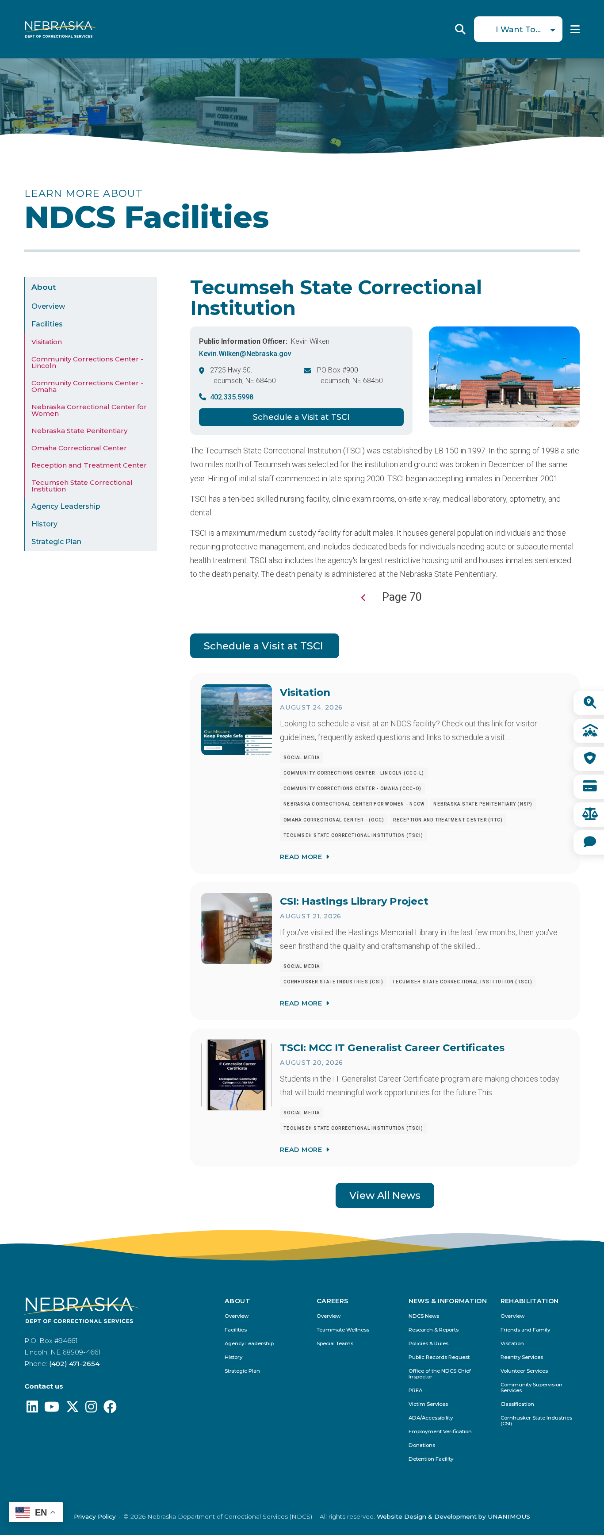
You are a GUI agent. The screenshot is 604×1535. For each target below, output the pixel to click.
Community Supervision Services (531, 1387)
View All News (385, 1195)
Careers (332, 1301)
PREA (415, 1390)
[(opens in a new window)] (32, 1409)
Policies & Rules (428, 1344)
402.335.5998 (231, 397)
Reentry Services (522, 1357)
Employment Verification (440, 1432)
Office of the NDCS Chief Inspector (440, 1374)
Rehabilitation (530, 1301)
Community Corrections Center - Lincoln (87, 362)
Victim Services (428, 1404)
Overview (48, 306)
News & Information (448, 1301)
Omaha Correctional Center (79, 448)
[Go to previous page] (364, 597)
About (43, 287)
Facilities (47, 324)
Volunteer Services (524, 1371)
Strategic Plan (56, 541)
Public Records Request (439, 1357)
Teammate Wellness (343, 1330)
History (44, 524)
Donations (422, 1445)
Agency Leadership (65, 506)
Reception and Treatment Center (89, 465)
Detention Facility (431, 1459)
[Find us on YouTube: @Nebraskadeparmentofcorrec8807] (51, 1409)
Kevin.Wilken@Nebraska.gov (245, 353)
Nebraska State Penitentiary (79, 430)
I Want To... (518, 30)
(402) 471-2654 (74, 1363)
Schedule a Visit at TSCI (301, 417)
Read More (301, 857)
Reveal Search (460, 29)
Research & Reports (434, 1330)
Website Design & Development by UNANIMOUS (453, 1516)
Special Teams (335, 1344)
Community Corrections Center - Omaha (87, 386)
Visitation (46, 342)
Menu (575, 29)
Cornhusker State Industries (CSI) (536, 1421)
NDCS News (424, 1316)
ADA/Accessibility (431, 1418)
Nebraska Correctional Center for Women (89, 410)
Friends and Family (525, 1330)
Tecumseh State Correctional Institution (82, 485)
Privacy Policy (95, 1516)
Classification (517, 1404)
